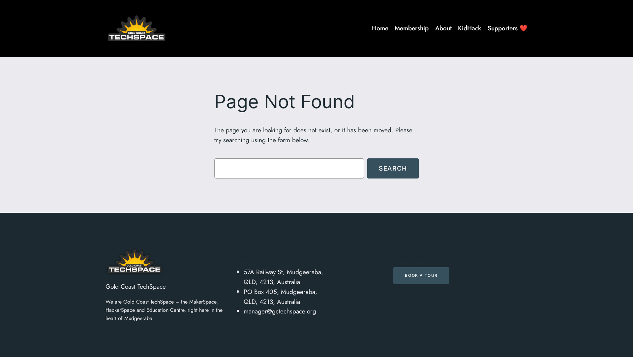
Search (393, 168)
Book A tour (421, 275)
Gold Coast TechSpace (136, 286)
